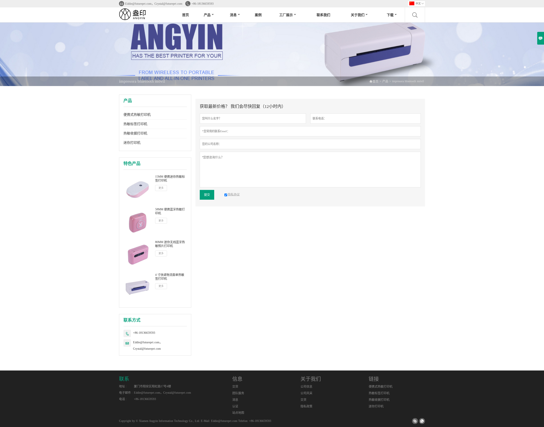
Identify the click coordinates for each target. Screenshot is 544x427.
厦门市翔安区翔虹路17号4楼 (152, 386)
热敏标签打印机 (135, 124)
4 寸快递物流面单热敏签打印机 (169, 276)
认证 (235, 406)
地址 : (123, 386)
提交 (207, 194)
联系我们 (323, 15)
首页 (185, 15)
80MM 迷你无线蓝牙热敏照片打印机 (170, 243)
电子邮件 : (126, 392)
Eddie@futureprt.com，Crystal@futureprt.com (153, 3)
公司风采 (306, 393)
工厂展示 (286, 15)
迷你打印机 (131, 142)
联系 (124, 379)
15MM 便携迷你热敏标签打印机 (170, 178)
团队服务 (238, 393)
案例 (258, 15)
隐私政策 (306, 406)
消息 (233, 15)
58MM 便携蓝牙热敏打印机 (170, 211)
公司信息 (306, 386)
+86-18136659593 (202, 3)
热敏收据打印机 (135, 133)
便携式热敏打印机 (137, 114)
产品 (207, 15)
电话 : (123, 399)
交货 (235, 386)
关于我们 (357, 15)
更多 (161, 188)
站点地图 (238, 412)
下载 (390, 15)
